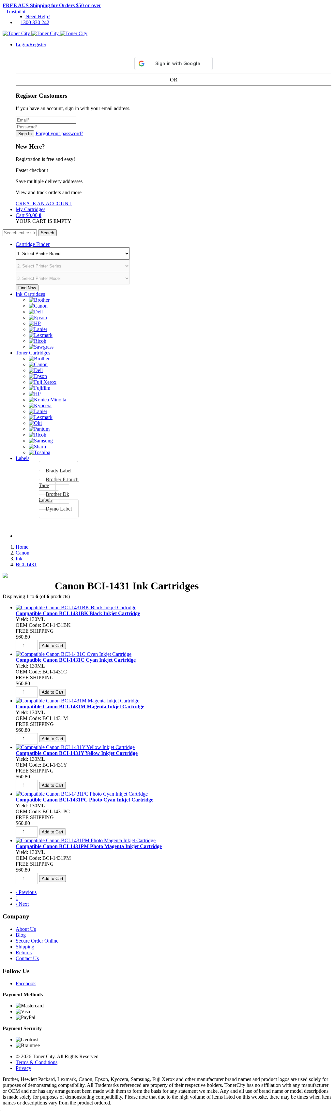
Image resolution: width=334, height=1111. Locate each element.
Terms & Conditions (36, 1062)
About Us (26, 929)
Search (47, 232)
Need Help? (37, 16)
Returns (24, 952)
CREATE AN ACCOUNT (44, 203)
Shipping (25, 946)
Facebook (26, 983)
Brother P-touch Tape (59, 482)
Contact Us (27, 958)
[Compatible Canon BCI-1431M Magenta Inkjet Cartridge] (77, 700)
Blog (21, 935)
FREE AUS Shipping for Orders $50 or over (52, 5)
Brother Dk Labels (54, 497)
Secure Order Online (37, 941)
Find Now (27, 287)
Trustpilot (15, 11)
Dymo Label (59, 509)
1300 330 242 (35, 22)
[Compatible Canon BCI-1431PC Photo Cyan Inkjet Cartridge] (82, 794)
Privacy (23, 1068)
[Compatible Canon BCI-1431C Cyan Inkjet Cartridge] (73, 654)
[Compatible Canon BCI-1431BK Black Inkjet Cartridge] (76, 607)
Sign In (25, 133)
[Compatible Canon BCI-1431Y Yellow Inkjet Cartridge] (75, 747)
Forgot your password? (59, 133)
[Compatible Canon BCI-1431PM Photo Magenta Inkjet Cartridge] (86, 840)
